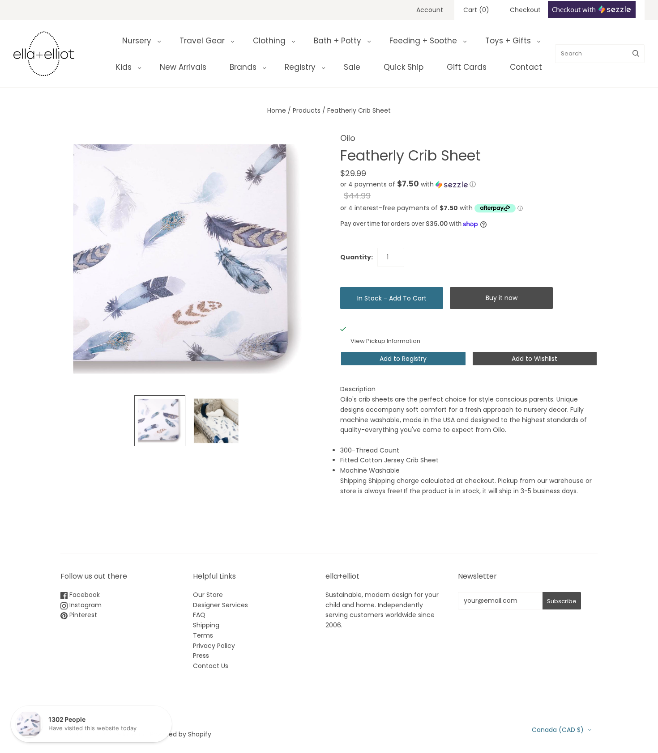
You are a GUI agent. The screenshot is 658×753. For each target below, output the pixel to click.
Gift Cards (467, 67)
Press (201, 655)
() (476, 9)
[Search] (636, 53)
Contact (526, 67)
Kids (124, 67)
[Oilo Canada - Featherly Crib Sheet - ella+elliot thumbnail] (159, 420)
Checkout (525, 9)
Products (306, 110)
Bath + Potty (337, 40)
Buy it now (501, 297)
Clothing (269, 40)
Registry (300, 67)
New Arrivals (183, 67)
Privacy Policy (214, 645)
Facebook (84, 594)
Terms (203, 635)
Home (276, 110)
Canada (558, 729)
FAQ (199, 614)
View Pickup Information (385, 341)
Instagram (85, 605)
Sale (352, 67)
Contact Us (210, 665)
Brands (243, 67)
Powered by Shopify (180, 734)
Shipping (206, 625)
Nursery (136, 40)
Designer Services (220, 605)
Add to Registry (403, 358)
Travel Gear (202, 40)
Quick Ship (403, 67)
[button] (408, 184)
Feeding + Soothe (423, 40)
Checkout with (575, 9)
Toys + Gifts (508, 40)
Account (429, 9)
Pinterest (82, 614)
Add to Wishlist (534, 358)
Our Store (208, 594)
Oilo (347, 138)
